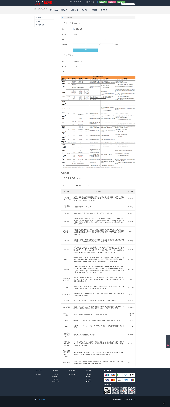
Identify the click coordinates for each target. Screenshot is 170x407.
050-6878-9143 (74, 2)
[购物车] (97, 2)
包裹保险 (89, 379)
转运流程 (39, 374)
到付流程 (55, 376)
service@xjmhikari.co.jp (88, 2)
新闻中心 (73, 10)
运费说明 (64, 10)
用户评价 (85, 10)
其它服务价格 (40, 25)
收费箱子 (89, 381)
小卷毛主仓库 (78, 29)
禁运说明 (55, 379)
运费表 (88, 376)
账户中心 (53, 10)
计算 (85, 50)
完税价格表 (56, 381)
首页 (63, 17)
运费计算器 (39, 17)
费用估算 (89, 374)
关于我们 (72, 374)
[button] (134, 4)
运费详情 (38, 21)
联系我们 (104, 10)
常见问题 (94, 10)
